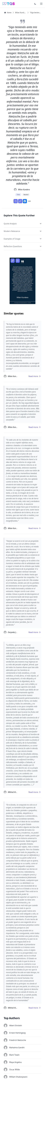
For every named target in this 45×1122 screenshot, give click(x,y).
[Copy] (16, 201)
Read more (33, 376)
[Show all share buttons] (29, 201)
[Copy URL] (20, 201)
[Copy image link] (12, 261)
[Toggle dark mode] (35, 3)
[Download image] (18, 261)
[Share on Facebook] (25, 201)
